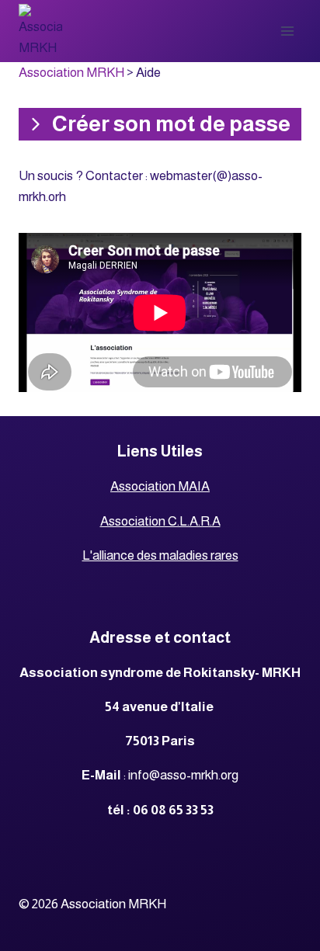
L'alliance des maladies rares (160, 555)
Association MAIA (160, 486)
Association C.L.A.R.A (160, 521)
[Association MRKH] (40, 31)
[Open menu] (287, 31)
